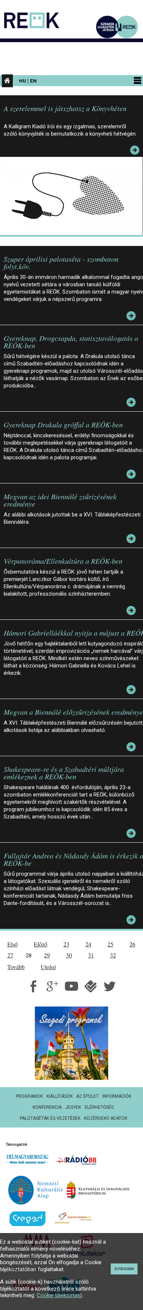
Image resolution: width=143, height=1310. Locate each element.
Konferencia (47, 1107)
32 (113, 955)
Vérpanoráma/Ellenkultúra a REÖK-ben (63, 561)
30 (69, 955)
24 (88, 944)
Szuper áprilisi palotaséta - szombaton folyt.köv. (61, 262)
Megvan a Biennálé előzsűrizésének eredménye (73, 712)
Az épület (87, 1096)
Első (12, 944)
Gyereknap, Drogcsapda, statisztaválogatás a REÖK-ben (71, 341)
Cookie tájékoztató (59, 1295)
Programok (29, 1096)
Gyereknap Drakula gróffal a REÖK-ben (63, 424)
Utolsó (48, 967)
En (33, 81)
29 (47, 955)
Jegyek (73, 1107)
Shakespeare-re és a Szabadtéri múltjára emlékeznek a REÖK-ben (64, 772)
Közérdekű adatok (105, 1118)
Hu (22, 81)
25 (110, 944)
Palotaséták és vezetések (50, 1118)
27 (10, 955)
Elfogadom (124, 1269)
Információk (116, 1096)
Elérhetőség (99, 1107)
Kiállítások (60, 1096)
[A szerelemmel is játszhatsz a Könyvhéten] (73, 195)
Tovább (16, 967)
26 (132, 944)
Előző (40, 944)
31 (91, 955)
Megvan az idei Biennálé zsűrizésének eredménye (60, 500)
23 (66, 944)
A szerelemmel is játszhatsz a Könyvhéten (65, 108)
